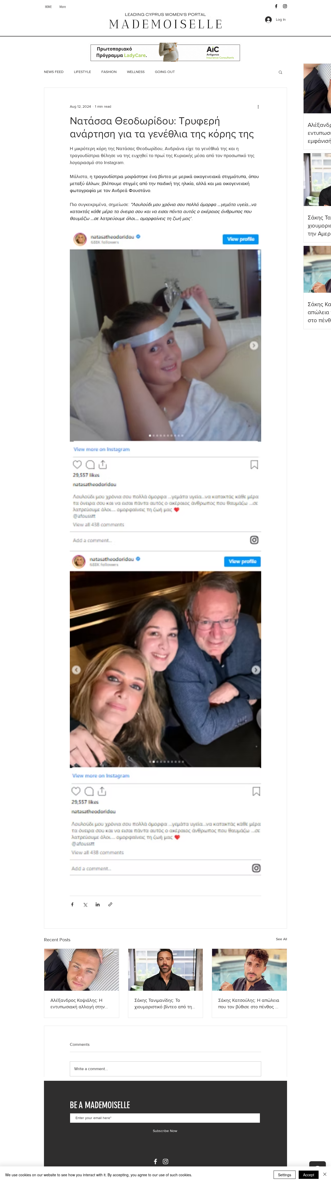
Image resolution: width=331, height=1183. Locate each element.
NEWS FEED (54, 72)
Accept (308, 1174)
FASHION (109, 72)
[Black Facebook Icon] (276, 6)
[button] (280, 72)
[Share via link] (110, 904)
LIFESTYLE (82, 72)
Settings (284, 1174)
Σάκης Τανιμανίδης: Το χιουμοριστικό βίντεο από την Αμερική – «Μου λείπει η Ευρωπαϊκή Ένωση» (164, 1004)
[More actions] (258, 106)
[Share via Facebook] (72, 904)
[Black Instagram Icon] (285, 6)
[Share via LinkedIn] (97, 904)
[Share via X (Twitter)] (84, 904)
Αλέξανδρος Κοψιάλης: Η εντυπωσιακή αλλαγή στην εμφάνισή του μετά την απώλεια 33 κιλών (77, 1004)
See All (281, 939)
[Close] (325, 1175)
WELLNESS (136, 72)
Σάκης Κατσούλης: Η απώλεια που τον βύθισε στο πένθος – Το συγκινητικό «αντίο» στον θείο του (248, 1004)
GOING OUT (165, 72)
